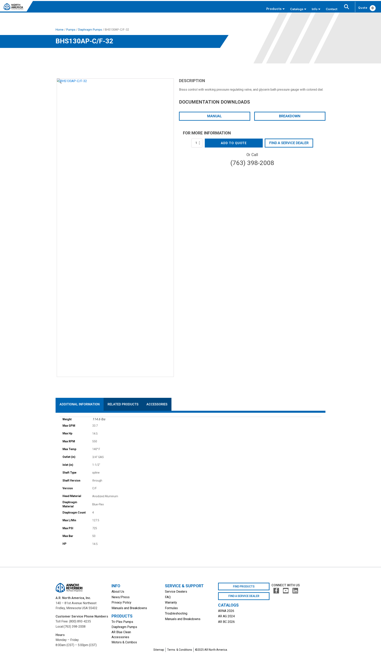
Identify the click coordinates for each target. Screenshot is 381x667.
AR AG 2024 (226, 616)
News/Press (121, 597)
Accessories (120, 637)
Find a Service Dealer (289, 143)
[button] (60, 81)
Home (60, 29)
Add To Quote (234, 143)
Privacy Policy (121, 602)
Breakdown (289, 116)
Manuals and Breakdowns (129, 608)
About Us (118, 591)
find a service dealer (243, 596)
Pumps (70, 29)
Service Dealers (176, 591)
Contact (331, 9)
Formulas (171, 608)
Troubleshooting (176, 613)
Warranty (171, 602)
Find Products (244, 586)
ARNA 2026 (226, 611)
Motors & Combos (124, 642)
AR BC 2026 (226, 622)
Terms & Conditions (179, 649)
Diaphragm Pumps (90, 29)
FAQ (168, 597)
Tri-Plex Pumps (122, 622)
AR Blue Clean (121, 632)
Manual (214, 116)
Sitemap (158, 649)
